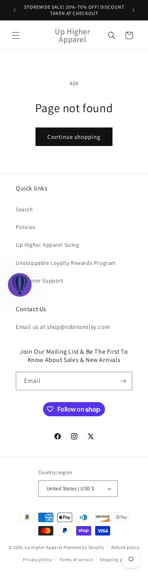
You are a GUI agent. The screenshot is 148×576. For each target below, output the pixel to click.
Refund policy (125, 547)
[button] (15, 35)
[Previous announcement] (14, 10)
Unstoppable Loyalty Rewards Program (66, 262)
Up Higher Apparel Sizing (47, 244)
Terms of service (75, 559)
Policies (26, 227)
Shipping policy (116, 559)
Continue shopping (74, 136)
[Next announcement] (133, 10)
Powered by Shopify (84, 547)
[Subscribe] (123, 381)
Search (24, 209)
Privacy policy (37, 559)
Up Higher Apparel (43, 547)
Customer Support (40, 280)
